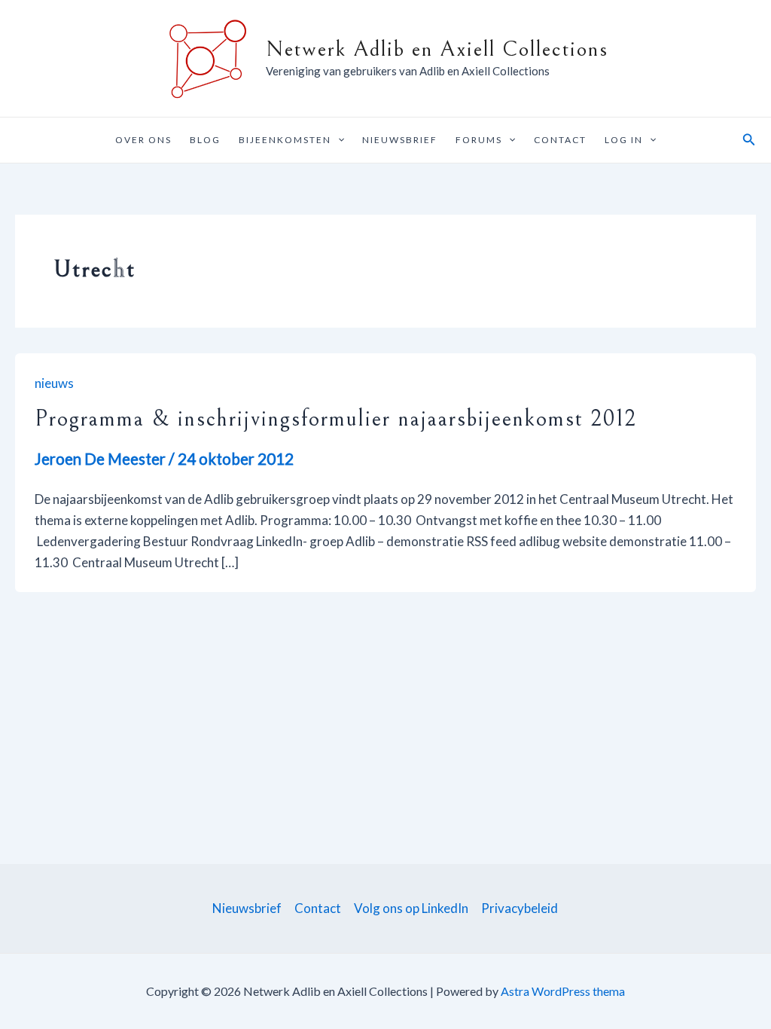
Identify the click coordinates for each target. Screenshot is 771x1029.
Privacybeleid (519, 908)
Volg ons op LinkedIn (411, 908)
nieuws (54, 383)
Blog (205, 139)
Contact (560, 139)
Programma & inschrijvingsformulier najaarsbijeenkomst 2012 (336, 418)
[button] (337, 140)
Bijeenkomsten (285, 139)
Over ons (143, 139)
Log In (624, 139)
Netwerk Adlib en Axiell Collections (437, 49)
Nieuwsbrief (399, 139)
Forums (479, 139)
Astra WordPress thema (563, 991)
